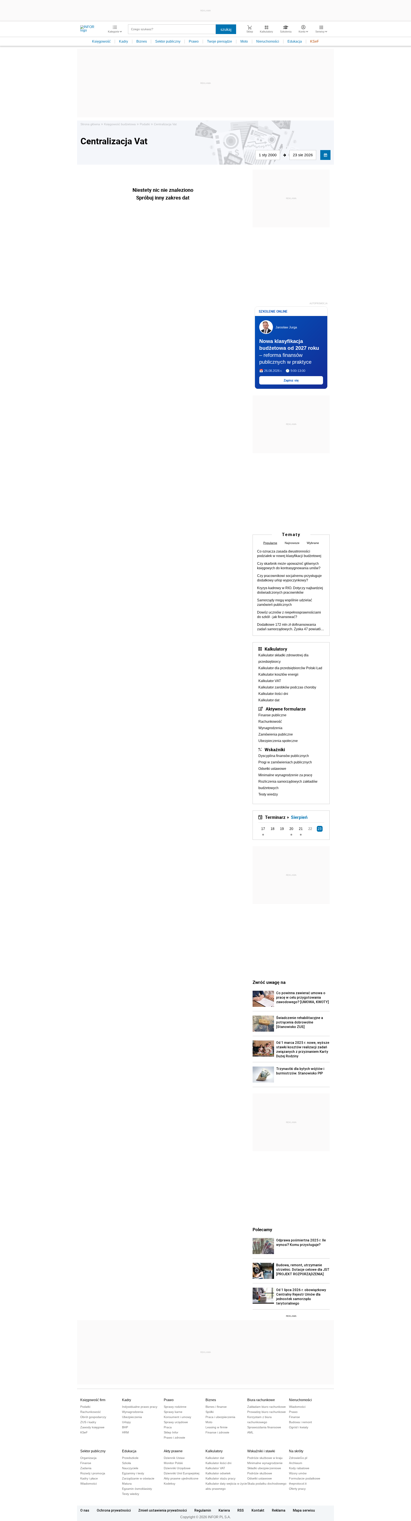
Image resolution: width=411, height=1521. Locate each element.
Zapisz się (291, 380)
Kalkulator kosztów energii (278, 674)
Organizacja (88, 1458)
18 (272, 829)
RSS (240, 1510)
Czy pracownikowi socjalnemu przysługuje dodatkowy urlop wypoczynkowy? (289, 578)
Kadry (123, 41)
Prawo (194, 41)
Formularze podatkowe (304, 1478)
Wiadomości (297, 1406)
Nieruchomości (267, 41)
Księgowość (101, 41)
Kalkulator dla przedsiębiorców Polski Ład (290, 668)
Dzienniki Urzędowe (177, 1468)
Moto (244, 41)
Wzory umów (298, 1473)
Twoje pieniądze (219, 41)
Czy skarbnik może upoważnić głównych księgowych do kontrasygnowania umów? (288, 566)
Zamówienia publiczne (275, 734)
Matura (127, 1483)
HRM (125, 1432)
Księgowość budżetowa (120, 124)
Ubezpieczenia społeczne (278, 741)
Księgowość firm (92, 1400)
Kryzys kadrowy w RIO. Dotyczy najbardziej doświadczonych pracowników (290, 590)
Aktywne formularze (286, 709)
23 (320, 829)
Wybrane (313, 543)
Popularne (270, 543)
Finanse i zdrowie (217, 1432)
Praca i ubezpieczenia (220, 1417)
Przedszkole (130, 1458)
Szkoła (126, 1463)
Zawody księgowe (92, 1427)
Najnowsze (292, 543)
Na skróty (296, 1451)
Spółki (210, 1412)
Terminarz (275, 817)
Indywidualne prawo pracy (139, 1406)
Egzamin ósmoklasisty (137, 1488)
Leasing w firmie (217, 1427)
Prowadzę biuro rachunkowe (266, 1412)
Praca (168, 1427)
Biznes (141, 41)
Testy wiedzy (268, 794)
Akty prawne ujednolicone (181, 1478)
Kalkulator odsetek (218, 1473)
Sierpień (299, 817)
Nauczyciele (130, 1468)
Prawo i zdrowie (174, 1437)
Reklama (278, 1510)
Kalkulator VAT (269, 681)
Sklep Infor (171, 1432)
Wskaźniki (275, 749)
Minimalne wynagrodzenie (265, 1463)
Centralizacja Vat (165, 124)
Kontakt (258, 1510)
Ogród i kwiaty (298, 1427)
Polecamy (262, 1229)
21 (301, 829)
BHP (125, 1427)
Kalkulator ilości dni (273, 694)
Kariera (224, 1510)
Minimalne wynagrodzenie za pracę (285, 775)
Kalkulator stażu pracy (220, 1478)
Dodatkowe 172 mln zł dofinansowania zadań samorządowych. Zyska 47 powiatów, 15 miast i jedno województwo (290, 627)
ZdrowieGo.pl (298, 1458)
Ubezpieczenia (132, 1417)
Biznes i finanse (216, 1406)
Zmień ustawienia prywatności (162, 1510)
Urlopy (126, 1422)
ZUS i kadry (88, 1422)
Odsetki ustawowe (272, 768)
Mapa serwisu (304, 1510)
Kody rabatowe (299, 1468)
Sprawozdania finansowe (264, 1427)
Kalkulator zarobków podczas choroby (287, 687)
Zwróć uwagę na (269, 982)
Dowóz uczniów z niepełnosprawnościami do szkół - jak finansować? (289, 615)
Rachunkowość (270, 721)
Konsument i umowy (177, 1417)
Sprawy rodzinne (175, 1406)
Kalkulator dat (268, 700)
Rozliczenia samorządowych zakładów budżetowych (287, 785)
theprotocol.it (298, 1483)
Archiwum (295, 1463)
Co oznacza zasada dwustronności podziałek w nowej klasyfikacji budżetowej (289, 554)
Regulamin (202, 1510)
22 (310, 829)
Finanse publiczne (272, 715)
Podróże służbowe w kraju (265, 1458)
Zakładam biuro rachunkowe (266, 1406)
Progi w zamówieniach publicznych (285, 762)
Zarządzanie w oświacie (138, 1478)
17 (263, 829)
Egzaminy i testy (133, 1473)
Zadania (85, 1468)
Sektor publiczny (167, 41)
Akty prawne (173, 1451)
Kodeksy (169, 1483)
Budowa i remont (300, 1422)
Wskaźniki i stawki (261, 1451)
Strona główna (90, 124)
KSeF (314, 41)
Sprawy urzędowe (176, 1422)
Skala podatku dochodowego (266, 1483)
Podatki (145, 124)
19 (282, 829)
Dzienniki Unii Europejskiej (181, 1473)
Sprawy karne (173, 1412)
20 (291, 829)
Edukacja (294, 41)
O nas (84, 1510)
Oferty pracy (297, 1488)
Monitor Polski (173, 1463)
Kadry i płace (89, 1478)
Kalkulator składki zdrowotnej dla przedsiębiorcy (283, 658)
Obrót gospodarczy (93, 1417)
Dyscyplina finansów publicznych (283, 756)
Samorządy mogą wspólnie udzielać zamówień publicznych (284, 602)
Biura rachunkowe (261, 1400)
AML (250, 1432)
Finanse (294, 1417)
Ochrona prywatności (114, 1510)
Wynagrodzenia (270, 728)
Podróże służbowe (259, 1473)
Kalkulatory (276, 649)
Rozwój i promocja (92, 1473)
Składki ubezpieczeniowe (264, 1468)
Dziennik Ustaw (174, 1458)
